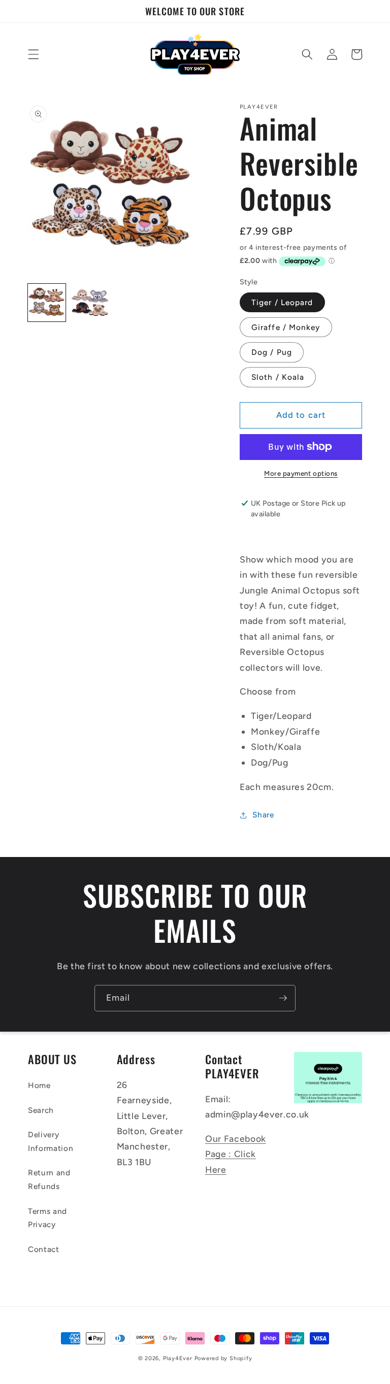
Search (41, 1110)
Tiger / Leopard (282, 302)
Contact (43, 1249)
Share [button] (263, 814)
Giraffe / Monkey (285, 327)
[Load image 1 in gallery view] (47, 302)
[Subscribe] (283, 998)
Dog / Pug (271, 352)
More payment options (301, 473)
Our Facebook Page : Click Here (235, 1154)
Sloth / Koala (277, 377)
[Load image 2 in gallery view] (90, 302)
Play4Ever (177, 1358)
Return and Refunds (49, 1179)
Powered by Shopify (223, 1358)
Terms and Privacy (47, 1218)
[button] (33, 54)
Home (39, 1085)
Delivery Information (50, 1141)
